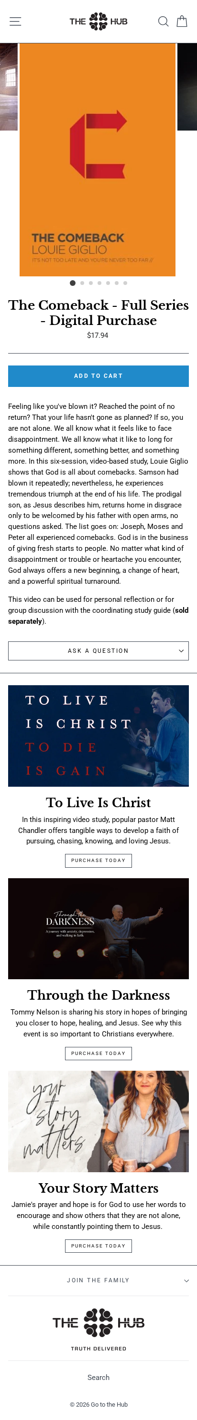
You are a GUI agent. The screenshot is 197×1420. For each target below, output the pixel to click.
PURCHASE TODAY (98, 1245)
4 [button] (100, 283)
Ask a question (98, 651)
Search (98, 1377)
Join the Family (98, 1280)
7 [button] (125, 283)
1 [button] (73, 283)
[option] (98, 159)
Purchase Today (98, 860)
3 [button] (91, 283)
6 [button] (117, 283)
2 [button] (82, 283)
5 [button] (108, 283)
